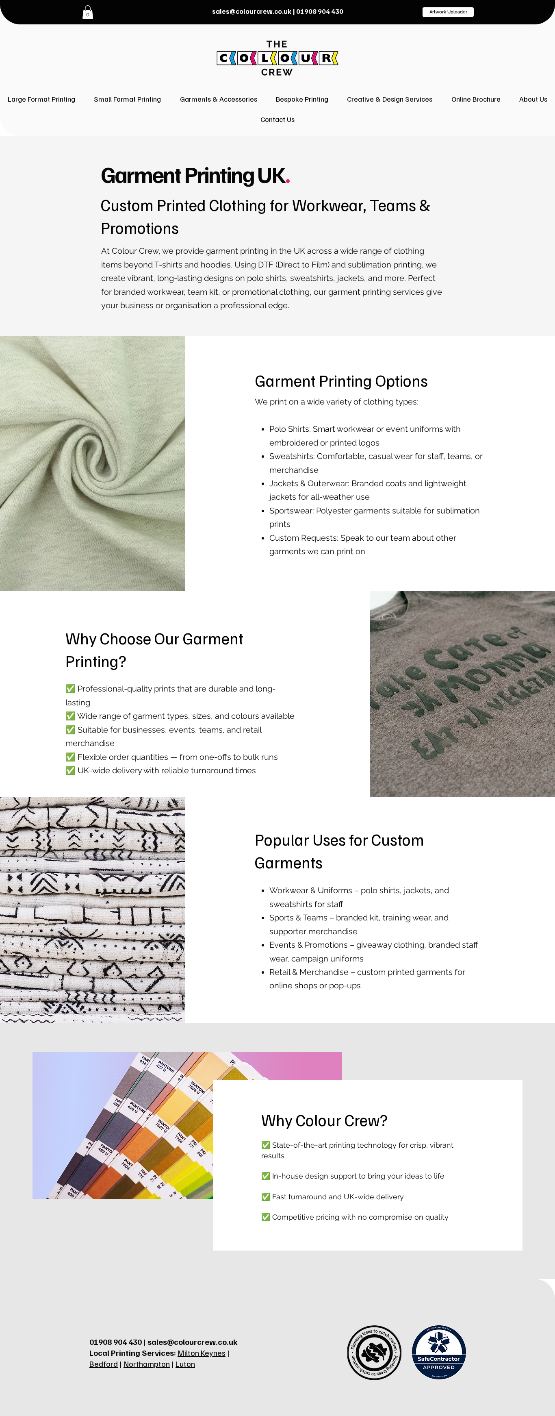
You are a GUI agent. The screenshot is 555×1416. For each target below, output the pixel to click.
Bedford (103, 1363)
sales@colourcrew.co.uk (251, 11)
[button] (389, 98)
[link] (87, 12)
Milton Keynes (201, 1352)
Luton (185, 1363)
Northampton (147, 1363)
